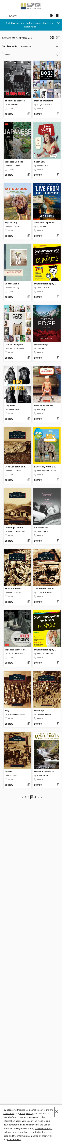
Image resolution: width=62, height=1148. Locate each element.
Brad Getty (41, 409)
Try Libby (10, 23)
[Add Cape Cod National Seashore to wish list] (28, 480)
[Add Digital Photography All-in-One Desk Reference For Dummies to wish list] (58, 297)
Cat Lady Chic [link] (41, 527)
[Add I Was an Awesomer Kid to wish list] (58, 419)
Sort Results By (9, 46)
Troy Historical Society (16, 714)
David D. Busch (43, 287)
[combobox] (25, 16)
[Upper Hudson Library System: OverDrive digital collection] (31, 6)
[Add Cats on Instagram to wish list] (28, 358)
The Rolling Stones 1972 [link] (16, 101)
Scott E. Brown (42, 775)
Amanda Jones (13, 409)
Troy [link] (7, 710)
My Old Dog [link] (11, 223)
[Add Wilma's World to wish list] (28, 297)
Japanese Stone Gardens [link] (16, 650)
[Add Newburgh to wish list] (58, 724)
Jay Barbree (41, 226)
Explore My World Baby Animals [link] (45, 467)
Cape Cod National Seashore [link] (16, 467)
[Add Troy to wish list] (28, 724)
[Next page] (42, 797)
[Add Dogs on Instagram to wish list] (58, 114)
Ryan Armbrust (43, 165)
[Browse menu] (57, 16)
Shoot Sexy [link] (39, 162)
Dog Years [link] (10, 406)
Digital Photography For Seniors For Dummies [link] (45, 650)
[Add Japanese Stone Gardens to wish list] (28, 663)
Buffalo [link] (8, 772)
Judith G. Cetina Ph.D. (16, 531)
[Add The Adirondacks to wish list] (28, 602)
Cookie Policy (14, 1139)
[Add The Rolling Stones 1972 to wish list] (28, 114)
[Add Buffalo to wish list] (28, 785)
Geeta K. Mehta (13, 165)
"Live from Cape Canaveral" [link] (45, 223)
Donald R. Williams (14, 592)
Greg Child (41, 348)
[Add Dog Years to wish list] (28, 419)
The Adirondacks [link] (13, 589)
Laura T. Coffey (13, 226)
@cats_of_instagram (15, 348)
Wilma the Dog (13, 287)
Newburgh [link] (39, 710)
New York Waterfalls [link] (44, 772)
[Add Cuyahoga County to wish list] (28, 541)
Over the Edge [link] (41, 344)
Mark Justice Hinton (45, 653)
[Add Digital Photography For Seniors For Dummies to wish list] (58, 663)
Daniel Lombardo (14, 470)
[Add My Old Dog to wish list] (28, 236)
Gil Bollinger (12, 775)
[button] (52, 38)
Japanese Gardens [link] (14, 162)
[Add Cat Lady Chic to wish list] (58, 541)
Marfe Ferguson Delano (46, 470)
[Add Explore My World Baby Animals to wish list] (58, 480)
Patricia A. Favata (44, 714)
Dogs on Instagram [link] (43, 101)
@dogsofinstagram (44, 104)
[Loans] (51, 16)
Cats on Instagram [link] (14, 344)
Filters (7, 54)
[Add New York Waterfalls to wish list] (58, 785)
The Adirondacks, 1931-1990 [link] (45, 589)
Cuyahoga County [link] (14, 527)
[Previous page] (22, 797)
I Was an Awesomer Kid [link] (45, 406)
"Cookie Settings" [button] (43, 1128)
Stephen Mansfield (14, 653)
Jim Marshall (12, 104)
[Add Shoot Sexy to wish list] (58, 175)
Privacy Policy (26, 1113)
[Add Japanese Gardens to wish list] (28, 175)
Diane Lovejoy (42, 531)
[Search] (4, 16)
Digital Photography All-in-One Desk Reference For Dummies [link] (45, 284)
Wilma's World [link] (12, 284)
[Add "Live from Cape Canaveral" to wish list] (58, 236)
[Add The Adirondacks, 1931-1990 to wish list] (58, 602)
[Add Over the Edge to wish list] (58, 358)
